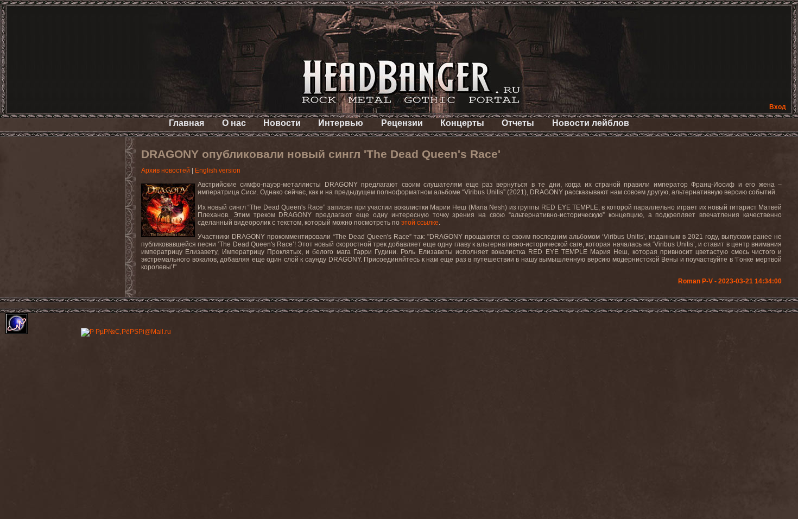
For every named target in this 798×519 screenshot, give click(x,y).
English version (217, 170)
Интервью (340, 123)
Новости (282, 123)
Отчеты (518, 123)
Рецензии (402, 123)
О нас (234, 123)
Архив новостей (165, 170)
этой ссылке (420, 222)
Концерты (462, 123)
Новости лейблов (590, 123)
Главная (186, 123)
